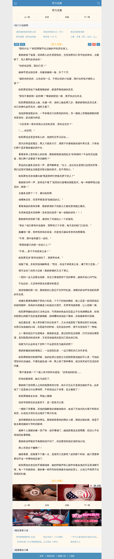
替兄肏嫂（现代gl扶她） (26, 36)
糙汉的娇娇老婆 (77, 31)
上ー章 (27, 17)
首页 (42, 556)
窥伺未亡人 (75, 541)
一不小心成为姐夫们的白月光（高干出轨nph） (91, 537)
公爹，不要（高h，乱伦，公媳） (85, 36)
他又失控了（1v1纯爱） (53, 537)
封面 (67, 17)
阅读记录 (51, 556)
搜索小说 (62, 556)
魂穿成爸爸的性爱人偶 (26, 31)
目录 (47, 17)
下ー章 (87, 17)
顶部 (72, 556)
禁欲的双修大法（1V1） (53, 31)
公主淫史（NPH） (51, 541)
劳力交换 (57, 3)
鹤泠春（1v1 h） (50, 36)
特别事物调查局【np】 (26, 537)
